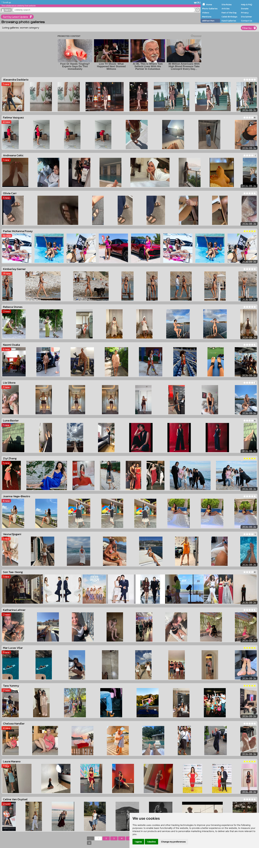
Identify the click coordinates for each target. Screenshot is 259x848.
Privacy (245, 12)
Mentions (206, 16)
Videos (205, 12)
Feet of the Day (229, 12)
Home (209, 4)
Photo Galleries (209, 8)
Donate (244, 8)
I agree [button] (138, 841)
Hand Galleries (229, 20)
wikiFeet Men (208, 20)
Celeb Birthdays (229, 16)
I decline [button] (151, 841)
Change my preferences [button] (173, 841)
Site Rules (227, 4)
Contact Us (246, 20)
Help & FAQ (246, 4)
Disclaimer (246, 16)
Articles (225, 8)
